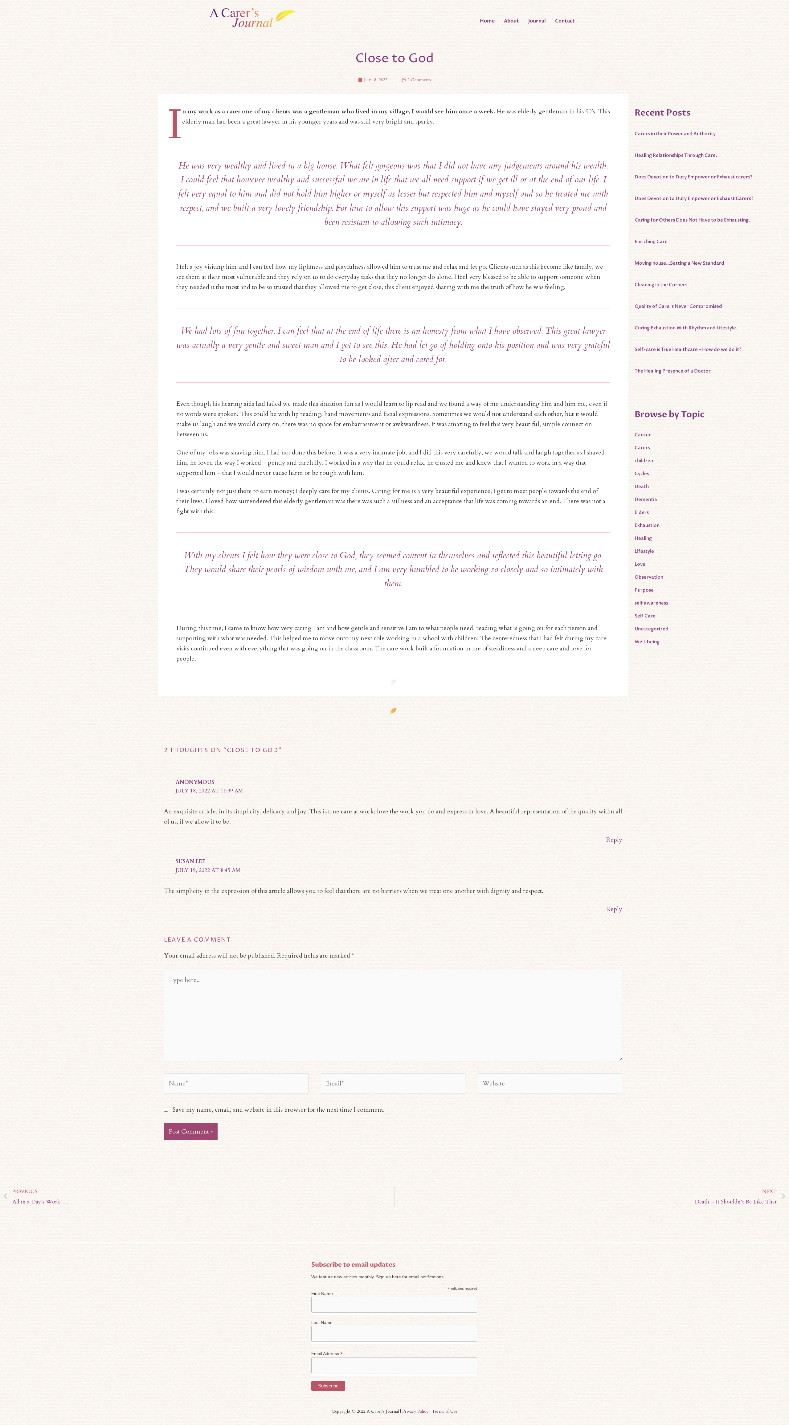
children (644, 461)
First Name (322, 1293)
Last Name (322, 1322)
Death (642, 486)
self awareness (651, 603)
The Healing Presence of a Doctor (673, 371)
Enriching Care (651, 241)
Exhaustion (647, 525)
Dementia (646, 499)
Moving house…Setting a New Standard (679, 263)
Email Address (327, 1354)
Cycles (642, 473)
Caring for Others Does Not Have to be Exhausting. (692, 220)
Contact (565, 21)
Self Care (645, 616)
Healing (643, 538)
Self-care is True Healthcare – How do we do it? (688, 349)
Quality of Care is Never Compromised (678, 306)
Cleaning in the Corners (661, 285)
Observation (649, 577)
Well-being (647, 642)
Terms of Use (444, 1411)
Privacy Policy (415, 1411)
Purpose (644, 590)
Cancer (643, 435)
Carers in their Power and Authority (675, 134)
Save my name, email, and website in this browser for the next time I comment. (279, 1109)
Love (640, 564)
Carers (642, 448)
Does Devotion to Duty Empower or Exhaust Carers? (694, 198)
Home (487, 21)
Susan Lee (191, 861)
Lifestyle (644, 551)
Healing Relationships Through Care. (676, 155)
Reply (614, 840)
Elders (642, 512)
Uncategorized (651, 629)
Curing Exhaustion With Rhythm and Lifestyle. (686, 328)
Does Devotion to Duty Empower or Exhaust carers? (693, 177)
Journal (537, 21)
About (511, 21)
